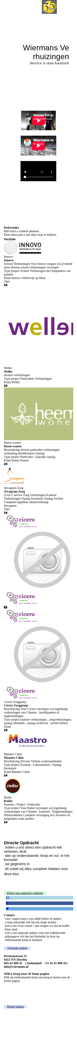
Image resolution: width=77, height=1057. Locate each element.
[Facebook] (7, 903)
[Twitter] (7, 908)
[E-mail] (7, 897)
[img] (49, 7)
